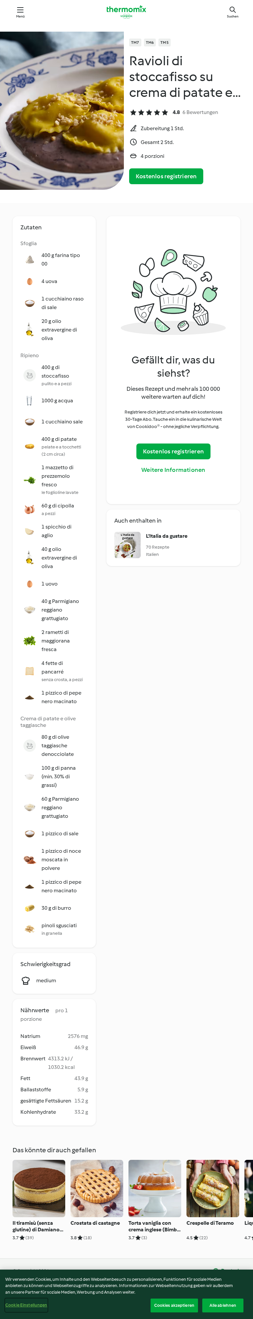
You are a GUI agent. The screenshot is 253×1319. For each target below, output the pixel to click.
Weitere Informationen (173, 469)
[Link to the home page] (126, 11)
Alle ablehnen (223, 1305)
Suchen (233, 16)
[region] (126, 1294)
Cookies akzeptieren (174, 1305)
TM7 (135, 42)
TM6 (150, 42)
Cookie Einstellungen (26, 1305)
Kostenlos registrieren (166, 176)
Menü (20, 16)
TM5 (164, 42)
